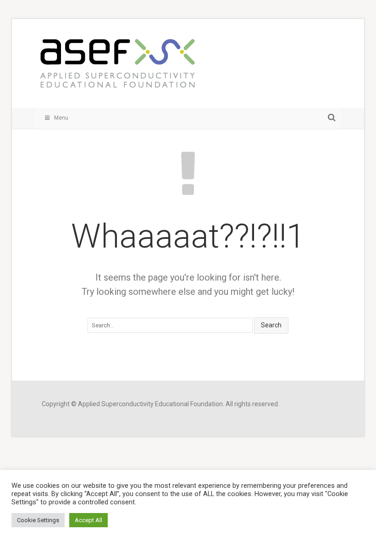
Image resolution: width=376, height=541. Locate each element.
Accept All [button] (88, 520)
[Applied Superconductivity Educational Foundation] (117, 67)
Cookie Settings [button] (38, 520)
